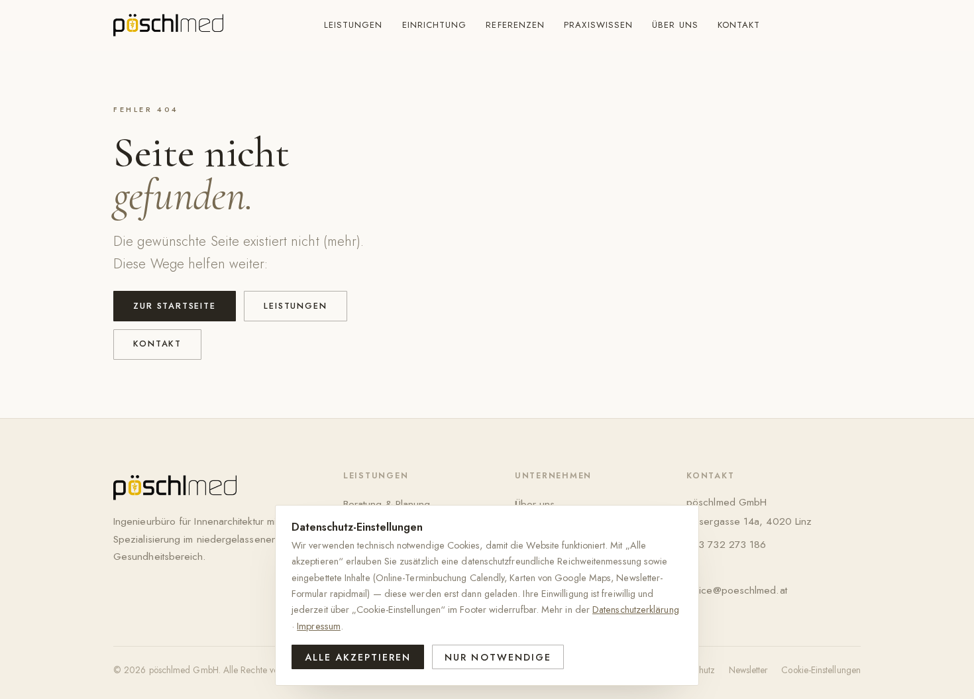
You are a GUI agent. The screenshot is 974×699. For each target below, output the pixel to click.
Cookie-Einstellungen (821, 669)
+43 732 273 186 (726, 544)
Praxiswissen (598, 25)
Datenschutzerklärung (635, 609)
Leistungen (353, 25)
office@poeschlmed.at (736, 590)
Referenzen (515, 25)
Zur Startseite (174, 305)
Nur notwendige (498, 657)
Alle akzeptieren (358, 657)
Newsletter (749, 669)
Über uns (675, 25)
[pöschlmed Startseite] (168, 25)
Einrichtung (434, 25)
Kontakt (739, 25)
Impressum (319, 626)
